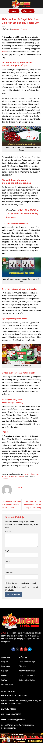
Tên (7, 551)
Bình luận (9, 531)
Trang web (9, 572)
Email (7, 562)
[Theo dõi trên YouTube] (26, 649)
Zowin (24, 29)
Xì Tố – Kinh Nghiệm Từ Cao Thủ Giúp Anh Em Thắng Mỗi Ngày (22, 214)
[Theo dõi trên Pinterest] (21, 649)
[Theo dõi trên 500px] (30, 649)
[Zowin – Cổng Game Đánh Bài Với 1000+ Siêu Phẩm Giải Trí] (21, 4)
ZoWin (3, 633)
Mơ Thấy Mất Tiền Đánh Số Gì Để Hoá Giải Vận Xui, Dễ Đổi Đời (11, 505)
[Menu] (3, 4)
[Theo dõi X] (17, 649)
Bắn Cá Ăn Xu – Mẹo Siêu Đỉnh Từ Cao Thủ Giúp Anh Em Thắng (32, 505)
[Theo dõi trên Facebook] (13, 649)
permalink (5, 479)
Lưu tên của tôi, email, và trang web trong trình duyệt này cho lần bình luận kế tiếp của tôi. (21, 586)
